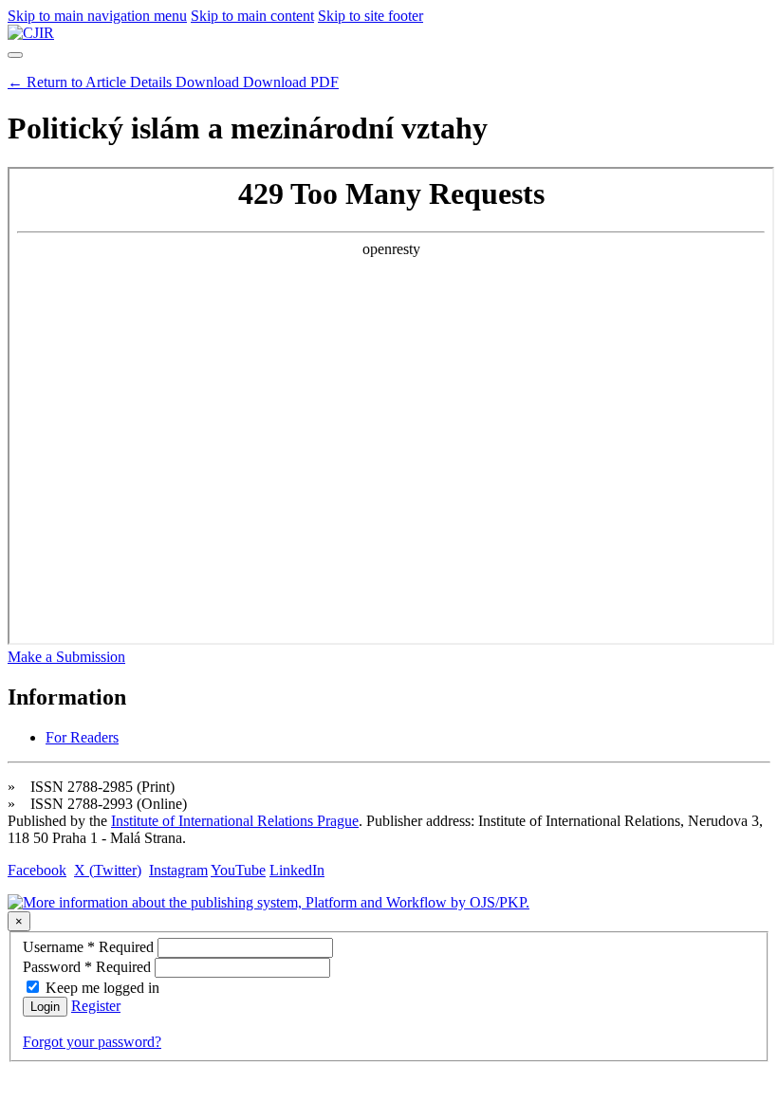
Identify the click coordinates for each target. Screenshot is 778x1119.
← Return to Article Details (92, 82)
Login (45, 1007)
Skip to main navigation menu (97, 16)
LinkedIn (296, 870)
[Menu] (15, 55)
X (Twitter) (107, 870)
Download (257, 82)
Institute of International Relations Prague (235, 821)
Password (89, 967)
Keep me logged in (102, 988)
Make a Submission (66, 657)
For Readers (82, 737)
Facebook (37, 870)
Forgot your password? (92, 1042)
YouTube (238, 870)
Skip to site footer (370, 16)
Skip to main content (252, 16)
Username (90, 947)
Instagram (178, 870)
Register (95, 1006)
